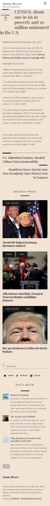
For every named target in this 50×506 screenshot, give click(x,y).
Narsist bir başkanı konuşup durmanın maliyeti (20, 243)
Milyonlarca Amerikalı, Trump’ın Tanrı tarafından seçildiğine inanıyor (23, 297)
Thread (37, 375)
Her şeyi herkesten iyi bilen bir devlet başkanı (25, 349)
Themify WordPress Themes (31, 499)
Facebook (24, 375)
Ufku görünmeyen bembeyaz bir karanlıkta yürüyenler (25, 439)
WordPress (16, 499)
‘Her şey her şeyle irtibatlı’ (22, 416)
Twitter (10, 375)
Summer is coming (19, 395)
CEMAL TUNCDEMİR (12, 203)
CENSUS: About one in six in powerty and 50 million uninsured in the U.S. (24, 22)
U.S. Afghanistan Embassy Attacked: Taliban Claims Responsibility (24, 159)
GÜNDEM (9, 254)
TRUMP (28, 203)
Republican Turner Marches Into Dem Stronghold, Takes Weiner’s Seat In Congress (25, 173)
